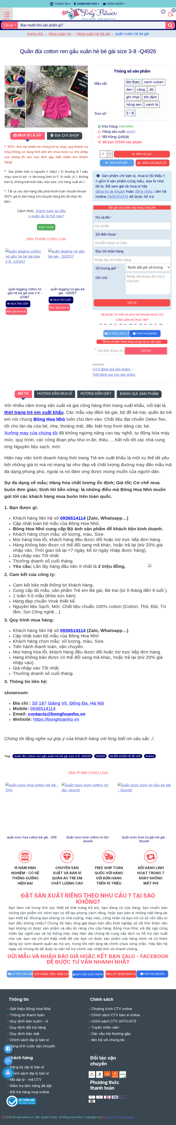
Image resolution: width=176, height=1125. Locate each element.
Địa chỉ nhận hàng (109, 251)
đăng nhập (144, 191)
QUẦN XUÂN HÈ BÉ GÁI (125, 756)
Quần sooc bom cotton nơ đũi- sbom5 (87, 839)
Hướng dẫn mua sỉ (54, 393)
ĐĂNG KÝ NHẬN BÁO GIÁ (121, 974)
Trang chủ (35, 34)
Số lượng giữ (106, 268)
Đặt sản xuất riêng (89, 974)
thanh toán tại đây (50, 211)
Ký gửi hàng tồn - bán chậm (51, 974)
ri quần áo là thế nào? (46, 216)
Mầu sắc (100, 83)
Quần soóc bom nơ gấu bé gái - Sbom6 (144, 839)
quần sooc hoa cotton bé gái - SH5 (32, 837)
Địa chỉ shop (67, 135)
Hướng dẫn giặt (95, 393)
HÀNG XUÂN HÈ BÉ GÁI (93, 34)
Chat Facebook (146, 333)
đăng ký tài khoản (110, 191)
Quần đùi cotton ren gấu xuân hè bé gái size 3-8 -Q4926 (52, 756)
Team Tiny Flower (119, 1117)
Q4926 (100, 756)
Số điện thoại (106, 234)
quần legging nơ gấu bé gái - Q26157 (68, 291)
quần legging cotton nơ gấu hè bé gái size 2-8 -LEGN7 (25, 293)
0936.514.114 (118, 196)
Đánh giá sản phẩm (139, 394)
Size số (100, 113)
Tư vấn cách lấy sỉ (121, 333)
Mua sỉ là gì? (30, 135)
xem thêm (46, 227)
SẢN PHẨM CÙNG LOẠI (46, 239)
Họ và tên (103, 217)
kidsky (150, 756)
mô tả (23, 393)
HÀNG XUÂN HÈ (60, 34)
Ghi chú (101, 278)
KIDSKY (130, 131)
